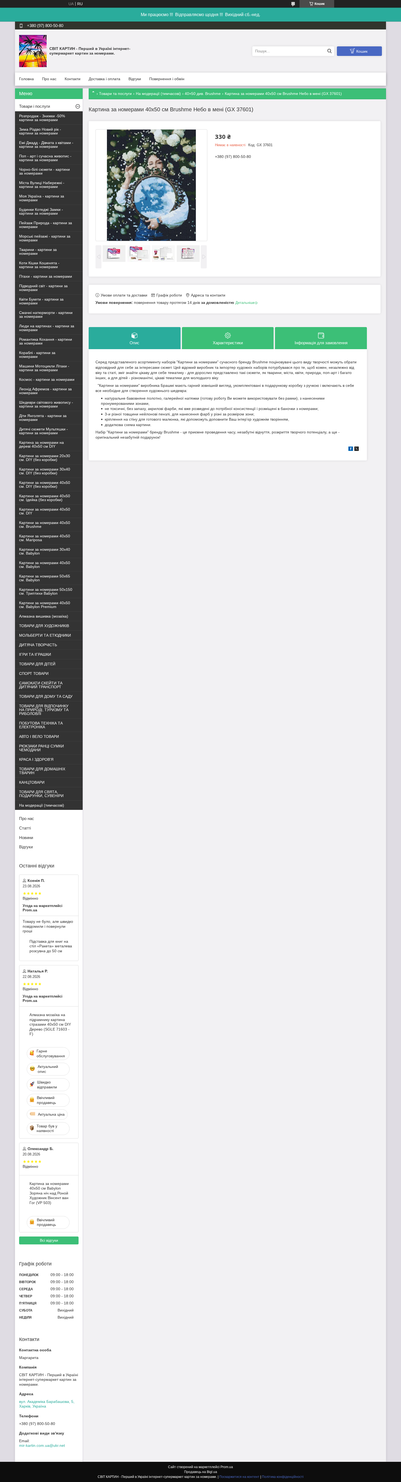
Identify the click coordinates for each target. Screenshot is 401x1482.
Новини (26, 837)
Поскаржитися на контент (239, 1477)
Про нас (49, 79)
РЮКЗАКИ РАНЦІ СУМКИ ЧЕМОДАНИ (41, 748)
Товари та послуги (115, 93)
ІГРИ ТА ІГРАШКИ (35, 654)
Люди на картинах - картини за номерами (46, 328)
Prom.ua (226, 1467)
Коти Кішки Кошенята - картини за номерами (39, 265)
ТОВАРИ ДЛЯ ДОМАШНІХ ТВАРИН (42, 771)
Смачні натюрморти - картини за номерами (46, 314)
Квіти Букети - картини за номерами (41, 301)
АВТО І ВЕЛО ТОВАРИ (39, 736)
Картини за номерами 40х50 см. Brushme (44, 524)
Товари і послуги (34, 106)
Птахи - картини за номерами (45, 276)
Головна (26, 79)
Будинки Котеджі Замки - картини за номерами (41, 211)
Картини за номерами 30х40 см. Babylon (44, 551)
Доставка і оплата (104, 79)
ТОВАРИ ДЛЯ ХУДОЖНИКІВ (44, 626)
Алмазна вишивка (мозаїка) (43, 616)
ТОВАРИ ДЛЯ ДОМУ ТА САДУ (46, 696)
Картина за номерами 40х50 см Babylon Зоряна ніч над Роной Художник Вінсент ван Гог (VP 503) (49, 1193)
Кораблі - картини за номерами (37, 355)
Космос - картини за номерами (46, 379)
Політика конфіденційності (283, 1477)
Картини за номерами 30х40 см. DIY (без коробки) (44, 471)
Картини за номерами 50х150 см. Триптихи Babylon (45, 591)
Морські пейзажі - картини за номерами (44, 238)
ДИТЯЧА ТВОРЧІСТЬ (38, 645)
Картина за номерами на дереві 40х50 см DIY (41, 444)
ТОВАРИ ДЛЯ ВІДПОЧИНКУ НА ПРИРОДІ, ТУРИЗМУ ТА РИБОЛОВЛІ (43, 710)
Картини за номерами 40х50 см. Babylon (44, 565)
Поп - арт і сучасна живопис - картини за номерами (45, 158)
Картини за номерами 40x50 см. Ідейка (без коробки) (44, 498)
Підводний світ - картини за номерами (43, 288)
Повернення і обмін (166, 79)
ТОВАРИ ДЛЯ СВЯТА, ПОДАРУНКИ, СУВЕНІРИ (41, 794)
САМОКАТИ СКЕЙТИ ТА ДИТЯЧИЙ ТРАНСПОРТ (40, 685)
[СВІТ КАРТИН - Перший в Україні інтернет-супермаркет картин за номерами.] (33, 51)
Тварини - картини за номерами (38, 251)
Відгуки (134, 79)
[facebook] (350, 449)
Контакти (72, 79)
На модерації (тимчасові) (158, 93)
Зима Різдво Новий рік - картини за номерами (40, 131)
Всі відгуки (49, 1240)
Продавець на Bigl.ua (200, 1472)
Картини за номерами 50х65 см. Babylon (44, 578)
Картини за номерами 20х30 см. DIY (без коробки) (44, 458)
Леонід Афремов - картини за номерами (45, 391)
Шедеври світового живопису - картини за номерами (46, 404)
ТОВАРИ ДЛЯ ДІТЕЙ (37, 664)
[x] (356, 449)
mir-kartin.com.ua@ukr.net (42, 1445)
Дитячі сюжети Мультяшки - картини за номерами (43, 431)
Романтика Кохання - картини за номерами (45, 341)
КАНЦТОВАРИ (31, 782)
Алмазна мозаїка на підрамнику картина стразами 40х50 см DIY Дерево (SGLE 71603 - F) (50, 1024)
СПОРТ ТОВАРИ (34, 673)
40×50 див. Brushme (203, 93)
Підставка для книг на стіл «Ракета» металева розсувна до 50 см (50, 946)
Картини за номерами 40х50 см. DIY (44, 511)
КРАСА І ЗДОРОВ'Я (36, 759)
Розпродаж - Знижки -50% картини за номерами (42, 118)
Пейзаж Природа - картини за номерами (45, 225)
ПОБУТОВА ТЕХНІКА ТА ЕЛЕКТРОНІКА (41, 725)
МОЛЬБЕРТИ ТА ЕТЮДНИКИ (45, 635)
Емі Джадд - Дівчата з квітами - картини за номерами (46, 144)
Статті (25, 828)
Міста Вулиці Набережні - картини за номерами (41, 185)
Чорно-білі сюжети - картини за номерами (44, 171)
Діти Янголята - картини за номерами (43, 418)
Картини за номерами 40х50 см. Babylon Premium (44, 605)
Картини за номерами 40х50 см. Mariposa (44, 538)
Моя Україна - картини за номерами (41, 198)
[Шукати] (329, 51)
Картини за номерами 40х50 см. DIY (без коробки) (44, 484)
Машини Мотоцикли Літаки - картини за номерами (44, 368)
